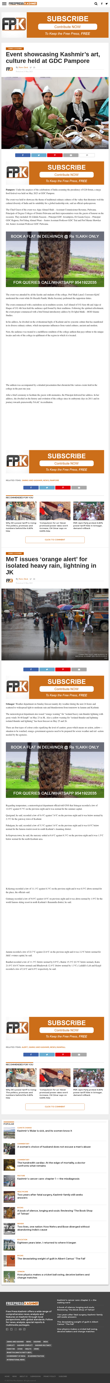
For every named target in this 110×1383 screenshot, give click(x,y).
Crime (36, 1349)
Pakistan (11, 1349)
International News (16, 1360)
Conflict (11, 1345)
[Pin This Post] (55, 154)
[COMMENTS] (87, 154)
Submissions (35, 1376)
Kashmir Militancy (43, 1345)
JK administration (36, 1356)
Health (28, 1349)
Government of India (16, 1356)
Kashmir (37, 1342)
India (45, 1342)
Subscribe (63, 1376)
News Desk (23, 67)
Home (7, 1376)
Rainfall (61, 1047)
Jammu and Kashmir (32, 480)
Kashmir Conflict (25, 1345)
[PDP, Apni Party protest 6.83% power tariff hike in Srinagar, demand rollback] (88, 519)
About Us (24, 1376)
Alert (25, 1047)
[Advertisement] (55, 360)
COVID (19, 1349)
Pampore (54, 480)
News (46, 480)
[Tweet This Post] (39, 154)
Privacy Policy (50, 1376)
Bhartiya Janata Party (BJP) (19, 1352)
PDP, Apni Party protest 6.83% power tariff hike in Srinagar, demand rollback (88, 525)
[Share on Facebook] (23, 154)
